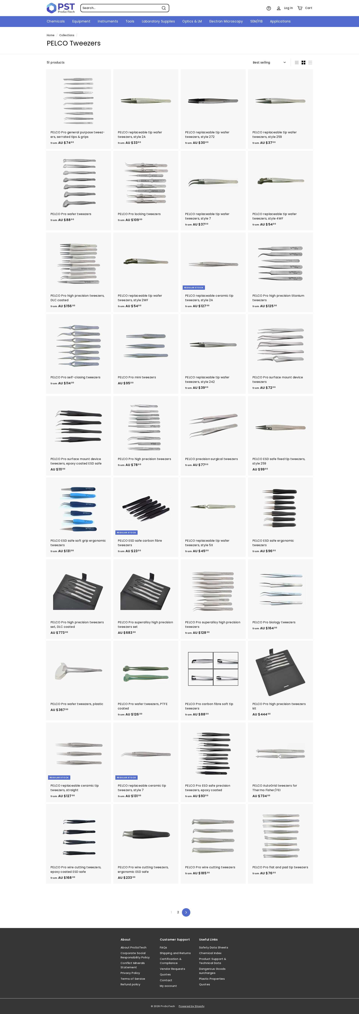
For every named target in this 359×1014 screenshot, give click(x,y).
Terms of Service (133, 979)
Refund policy (130, 984)
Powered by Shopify (191, 1006)
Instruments (108, 21)
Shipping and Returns (175, 953)
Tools (130, 21)
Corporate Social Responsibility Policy (135, 955)
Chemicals (56, 21)
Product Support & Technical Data (212, 961)
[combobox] (124, 8)
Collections (66, 35)
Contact (166, 980)
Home (51, 35)
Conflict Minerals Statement (133, 965)
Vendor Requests (172, 969)
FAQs (163, 947)
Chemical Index (210, 953)
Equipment (81, 21)
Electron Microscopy (226, 21)
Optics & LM (192, 21)
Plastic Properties (212, 979)
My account (168, 986)
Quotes (165, 974)
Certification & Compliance (170, 961)
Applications (280, 21)
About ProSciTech (133, 947)
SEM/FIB (256, 21)
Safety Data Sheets (213, 947)
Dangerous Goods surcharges (212, 971)
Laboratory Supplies (158, 21)
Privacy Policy (130, 973)
